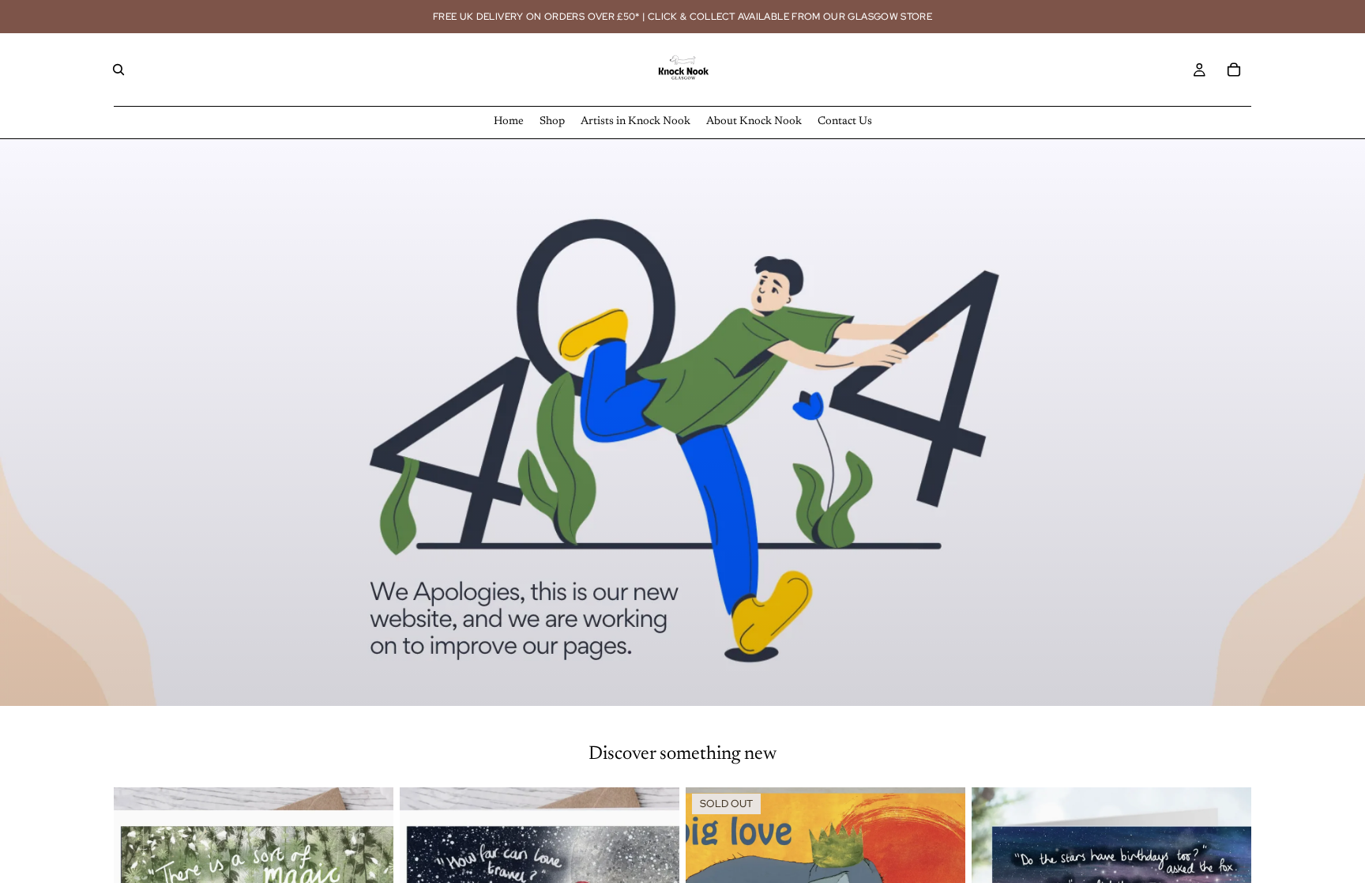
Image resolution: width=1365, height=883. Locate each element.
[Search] (118, 69)
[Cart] (1233, 69)
